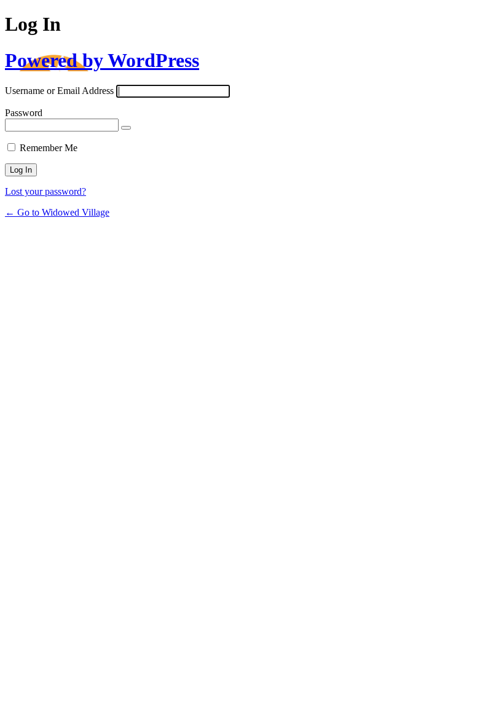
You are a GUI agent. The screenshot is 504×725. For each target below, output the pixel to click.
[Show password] (126, 128)
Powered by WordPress (102, 60)
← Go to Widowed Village (57, 212)
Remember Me (48, 148)
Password (23, 113)
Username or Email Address (59, 90)
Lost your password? (45, 191)
